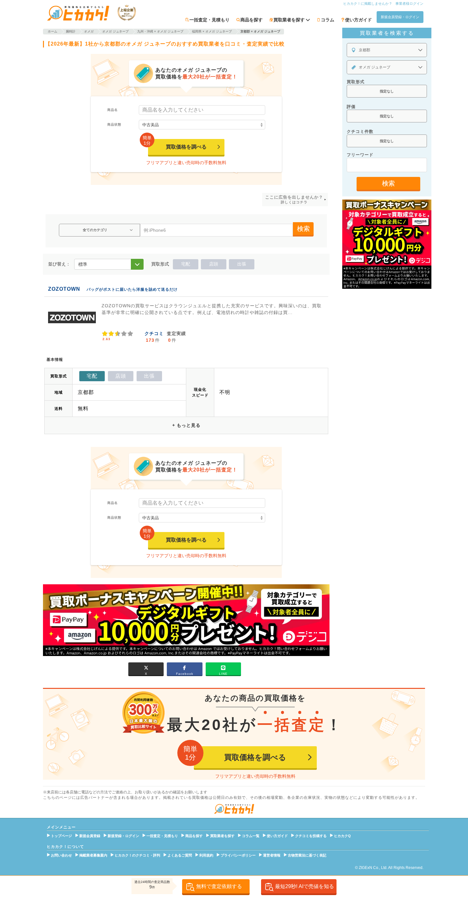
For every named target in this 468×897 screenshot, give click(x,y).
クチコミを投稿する (311, 836)
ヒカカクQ (342, 836)
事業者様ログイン (409, 3)
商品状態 (114, 124)
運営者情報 (271, 855)
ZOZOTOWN (64, 289)
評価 (351, 106)
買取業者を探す (222, 836)
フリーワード (360, 154)
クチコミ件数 (360, 131)
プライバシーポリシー (238, 855)
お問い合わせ (61, 855)
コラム (327, 19)
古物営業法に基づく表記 (307, 855)
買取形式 (356, 81)
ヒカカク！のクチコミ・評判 (137, 855)
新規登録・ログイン (123, 836)
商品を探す (251, 19)
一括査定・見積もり (209, 19)
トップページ (61, 836)
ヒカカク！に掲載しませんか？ (367, 3)
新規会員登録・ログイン (400, 17)
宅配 (185, 263)
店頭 (213, 263)
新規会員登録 (89, 836)
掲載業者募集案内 (93, 855)
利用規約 (206, 855)
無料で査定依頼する (219, 886)
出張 (241, 263)
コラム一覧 (250, 836)
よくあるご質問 (179, 855)
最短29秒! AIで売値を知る (304, 886)
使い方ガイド (358, 19)
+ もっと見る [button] (186, 425)
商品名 (112, 110)
